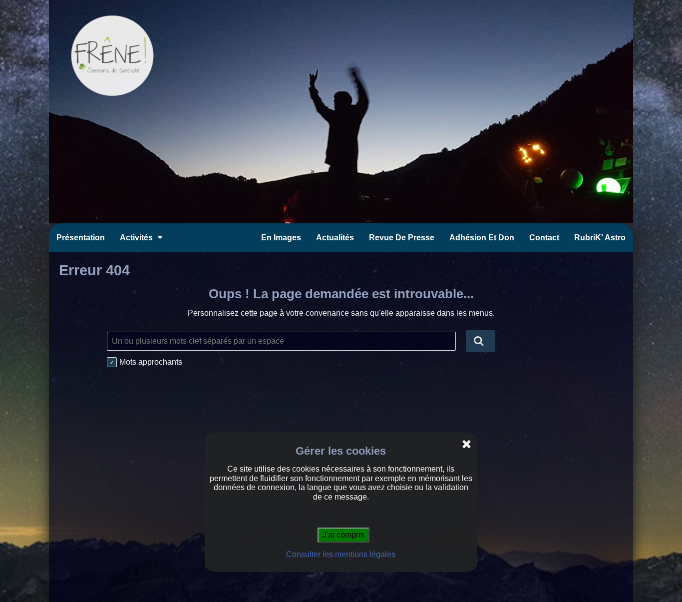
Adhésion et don (481, 237)
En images (281, 237)
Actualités (335, 237)
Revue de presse (401, 237)
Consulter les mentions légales (340, 554)
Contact (544, 237)
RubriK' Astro (600, 237)
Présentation (80, 237)
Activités (136, 237)
